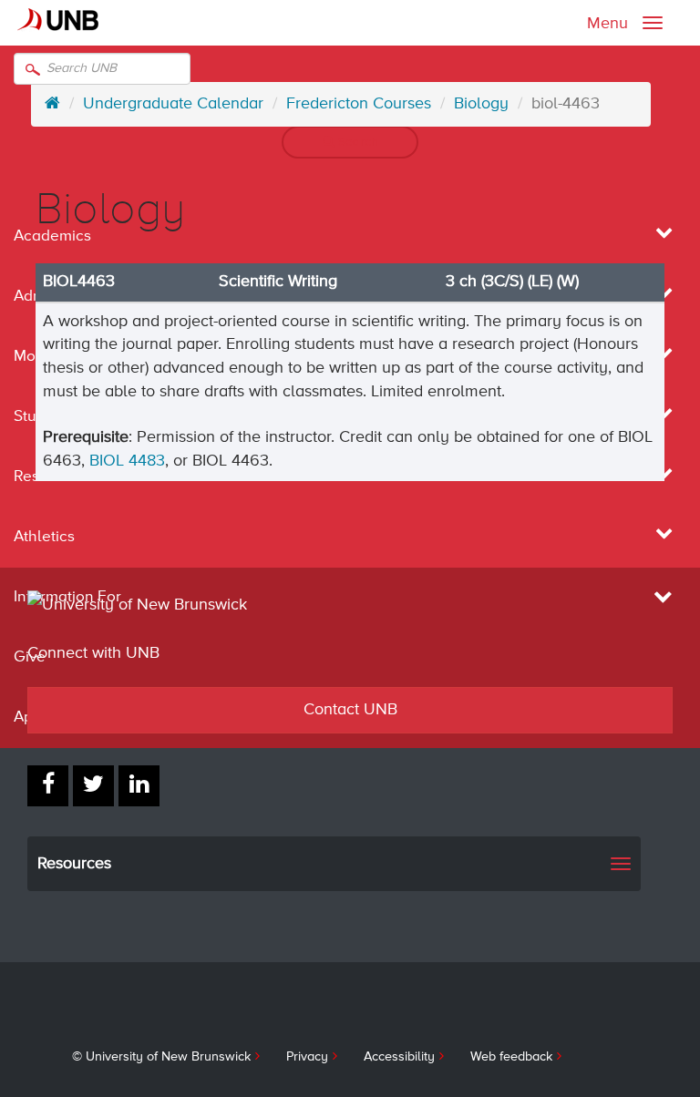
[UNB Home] (52, 104)
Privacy (307, 1057)
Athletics (44, 537)
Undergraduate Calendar (173, 104)
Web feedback (511, 1057)
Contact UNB (350, 710)
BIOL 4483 (127, 461)
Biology (481, 104)
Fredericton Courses (358, 104)
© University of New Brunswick (161, 1057)
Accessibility (399, 1057)
